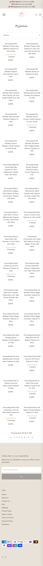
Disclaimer (5, 524)
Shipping (5, 508)
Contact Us (6, 501)
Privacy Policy (6, 511)
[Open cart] (40, 15)
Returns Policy (7, 514)
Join (21, 476)
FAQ (3, 504)
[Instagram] (5, 557)
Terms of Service (7, 518)
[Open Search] (36, 15)
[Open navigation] (6, 15)
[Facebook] (3, 557)
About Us (5, 498)
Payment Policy (7, 521)
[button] (11, 54)
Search (4, 494)
